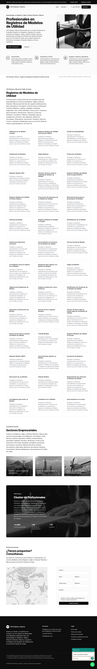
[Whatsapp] (92, 664)
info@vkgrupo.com (47, 636)
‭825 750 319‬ (76, 7)
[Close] (93, 650)
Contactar (85, 7)
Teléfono (77, 576)
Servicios (63, 7)
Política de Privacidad (76, 598)
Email (61, 576)
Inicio (57, 7)
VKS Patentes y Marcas (17, 7)
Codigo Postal (63, 583)
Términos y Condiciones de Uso (68, 599)
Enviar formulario (73, 603)
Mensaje (61, 589)
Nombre (61, 570)
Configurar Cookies (76, 639)
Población (77, 583)
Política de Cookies (76, 632)
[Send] (92, 658)
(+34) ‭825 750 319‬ (47, 633)
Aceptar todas (74, 2)
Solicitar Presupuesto (13, 46)
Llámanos (26, 46)
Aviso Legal (74, 629)
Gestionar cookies (86, 2)
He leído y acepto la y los (72, 598)
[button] (27, 586)
